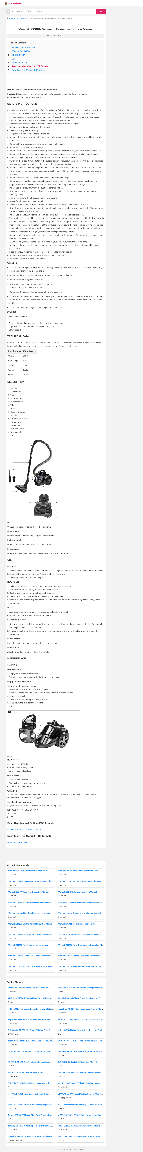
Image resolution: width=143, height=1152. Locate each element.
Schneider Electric (16, 1140)
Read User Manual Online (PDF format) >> (25, 829)
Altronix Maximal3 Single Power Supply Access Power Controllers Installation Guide (94, 998)
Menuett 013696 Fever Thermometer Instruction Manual (82, 945)
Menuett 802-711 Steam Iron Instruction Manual (28, 892)
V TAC (61, 1119)
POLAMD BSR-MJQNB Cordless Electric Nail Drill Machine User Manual (89, 1073)
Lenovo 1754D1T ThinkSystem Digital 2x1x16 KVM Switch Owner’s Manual (89, 1051)
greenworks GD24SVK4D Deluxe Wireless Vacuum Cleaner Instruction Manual (42, 1041)
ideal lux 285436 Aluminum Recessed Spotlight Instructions (33, 1105)
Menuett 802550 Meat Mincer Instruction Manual (79, 966)
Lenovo (62, 1055)
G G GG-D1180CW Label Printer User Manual (77, 1062)
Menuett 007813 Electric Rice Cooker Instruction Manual (32, 934)
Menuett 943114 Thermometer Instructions (76, 924)
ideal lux (12, 1108)
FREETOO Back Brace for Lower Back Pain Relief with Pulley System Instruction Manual (45, 1009)
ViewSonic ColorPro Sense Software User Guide (28, 988)
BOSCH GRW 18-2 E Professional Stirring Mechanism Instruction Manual (89, 988)
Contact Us (61, 1149)
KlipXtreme (13, 1023)
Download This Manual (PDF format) (28, 70)
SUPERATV (63, 1045)
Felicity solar (14, 1034)
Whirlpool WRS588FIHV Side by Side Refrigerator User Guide (84, 1083)
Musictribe (63, 1013)
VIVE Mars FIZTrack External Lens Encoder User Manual (32, 998)
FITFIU (11, 1098)
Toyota (61, 1140)
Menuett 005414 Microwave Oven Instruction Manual (31, 966)
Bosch (61, 991)
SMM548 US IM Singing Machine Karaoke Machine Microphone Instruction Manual (94, 1094)
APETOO (12, 1066)
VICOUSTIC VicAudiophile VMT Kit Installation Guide (81, 1020)
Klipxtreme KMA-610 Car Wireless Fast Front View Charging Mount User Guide (42, 1020)
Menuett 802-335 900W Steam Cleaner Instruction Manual (83, 903)
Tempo (11, 1119)
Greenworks (13, 1045)
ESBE (11, 1087)
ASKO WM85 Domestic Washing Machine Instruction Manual (84, 1105)
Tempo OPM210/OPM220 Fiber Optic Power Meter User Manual (36, 1115)
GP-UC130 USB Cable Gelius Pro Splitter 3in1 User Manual (32, 1051)
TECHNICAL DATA (21, 51)
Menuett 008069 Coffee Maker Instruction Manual (30, 956)
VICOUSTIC (63, 1023)
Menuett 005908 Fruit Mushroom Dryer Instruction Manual (33, 881)
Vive (11, 1002)
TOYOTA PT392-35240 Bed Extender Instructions (79, 1136)
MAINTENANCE (19, 63)
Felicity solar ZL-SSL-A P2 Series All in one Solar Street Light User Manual (39, 1030)
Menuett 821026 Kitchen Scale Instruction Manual (79, 956)
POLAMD (62, 1076)
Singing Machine (65, 1098)
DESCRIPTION (19, 55)
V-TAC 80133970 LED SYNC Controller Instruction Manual (83, 1115)
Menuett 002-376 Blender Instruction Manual (77, 892)
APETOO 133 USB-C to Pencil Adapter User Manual (30, 1062)
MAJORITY (13, 1076)
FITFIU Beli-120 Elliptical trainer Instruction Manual (29, 1094)
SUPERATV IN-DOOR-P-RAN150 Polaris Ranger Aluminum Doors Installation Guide (93, 1041)
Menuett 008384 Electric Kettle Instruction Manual (29, 903)
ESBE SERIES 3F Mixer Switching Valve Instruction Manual (33, 1083)
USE (14, 59)
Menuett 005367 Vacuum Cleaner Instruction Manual (81, 881)
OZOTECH (63, 1130)
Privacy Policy (72, 1149)
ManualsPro (15, 3)
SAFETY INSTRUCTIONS (23, 48)
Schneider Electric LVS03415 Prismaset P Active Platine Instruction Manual (40, 1136)
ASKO (61, 1108)
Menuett (24, 18)
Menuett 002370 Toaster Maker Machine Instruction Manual (84, 913)
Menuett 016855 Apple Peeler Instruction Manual (79, 871)
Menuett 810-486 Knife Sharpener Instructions (28, 871)
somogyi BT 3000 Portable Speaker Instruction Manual (31, 1126)
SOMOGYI (13, 1130)
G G (60, 1066)
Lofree (61, 1034)
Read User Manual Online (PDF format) (30, 66)
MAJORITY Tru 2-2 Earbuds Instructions (25, 1073)
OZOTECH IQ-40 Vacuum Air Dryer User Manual (79, 1126)
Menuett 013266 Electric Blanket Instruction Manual (30, 924)
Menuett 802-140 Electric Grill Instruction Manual (29, 913)
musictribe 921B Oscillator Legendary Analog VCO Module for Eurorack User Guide (94, 1009)
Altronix (62, 1002)
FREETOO (12, 1013)
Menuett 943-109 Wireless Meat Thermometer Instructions (83, 934)
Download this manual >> (18, 842)
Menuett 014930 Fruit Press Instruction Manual (28, 945)
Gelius (11, 1055)
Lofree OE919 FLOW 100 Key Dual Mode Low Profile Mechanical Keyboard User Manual (96, 1030)
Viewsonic (13, 991)
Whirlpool (63, 1087)
